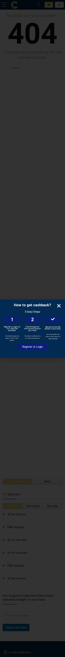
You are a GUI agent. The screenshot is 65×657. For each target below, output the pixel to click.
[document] (32, 328)
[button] (58, 305)
